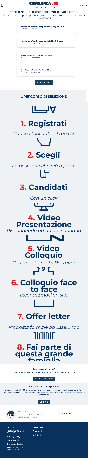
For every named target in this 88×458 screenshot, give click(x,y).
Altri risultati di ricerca (44, 82)
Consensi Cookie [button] (15, 444)
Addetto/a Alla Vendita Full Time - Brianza (37, 55)
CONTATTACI (66, 414)
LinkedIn (37, 435)
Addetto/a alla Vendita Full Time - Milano (36, 70)
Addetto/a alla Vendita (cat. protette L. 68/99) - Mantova (42, 27)
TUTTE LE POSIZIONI (44, 379)
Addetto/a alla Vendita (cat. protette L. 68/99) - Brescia (42, 41)
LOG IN (83, 6)
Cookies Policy (14, 440)
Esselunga (38, 427)
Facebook (37, 431)
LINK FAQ (44, 402)
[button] (14, 5)
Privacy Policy (13, 437)
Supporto (11, 427)
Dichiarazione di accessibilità (15, 448)
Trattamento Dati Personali (15, 432)
